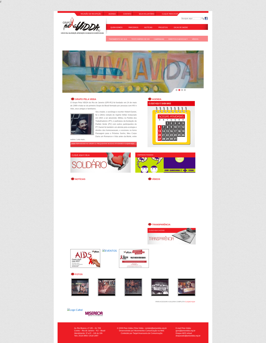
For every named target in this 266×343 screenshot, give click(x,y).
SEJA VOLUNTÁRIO (146, 14)
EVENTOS (113, 45)
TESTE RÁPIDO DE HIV (140, 39)
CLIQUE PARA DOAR (170, 14)
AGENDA (112, 14)
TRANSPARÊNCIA (118, 33)
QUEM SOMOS (116, 27)
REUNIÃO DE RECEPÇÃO (91, 14)
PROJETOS (163, 27)
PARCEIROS (133, 27)
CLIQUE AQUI (190, 301)
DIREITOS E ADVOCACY (178, 39)
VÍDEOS (195, 39)
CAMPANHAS (159, 39)
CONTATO (127, 14)
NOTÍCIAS (148, 27)
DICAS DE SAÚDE (181, 27)
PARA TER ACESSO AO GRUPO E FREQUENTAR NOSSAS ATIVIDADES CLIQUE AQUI (102, 143)
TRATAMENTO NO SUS (118, 39)
